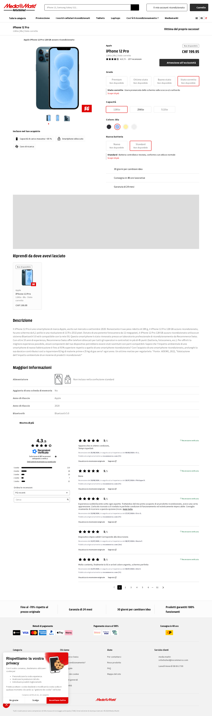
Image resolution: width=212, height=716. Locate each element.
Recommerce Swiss (69, 656)
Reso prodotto (114, 662)
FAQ (109, 668)
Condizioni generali (69, 679)
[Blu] (117, 127)
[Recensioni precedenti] (114, 587)
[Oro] (126, 127)
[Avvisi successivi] (163, 587)
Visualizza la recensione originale (91, 461)
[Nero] (109, 127)
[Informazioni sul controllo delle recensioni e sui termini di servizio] (55, 456)
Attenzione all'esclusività (181, 62)
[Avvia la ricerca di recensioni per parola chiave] (68, 499)
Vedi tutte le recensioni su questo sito (41, 462)
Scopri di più (113, 93)
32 (157, 587)
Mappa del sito (114, 674)
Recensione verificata (190, 440)
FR (202, 18)
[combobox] (88, 7)
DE (197, 18)
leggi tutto (128, 509)
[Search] (135, 7)
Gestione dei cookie (69, 674)
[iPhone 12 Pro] (27, 277)
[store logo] (20, 7)
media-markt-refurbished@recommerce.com (173, 658)
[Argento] (134, 127)
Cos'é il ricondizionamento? (73, 662)
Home (14, 40)
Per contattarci (114, 656)
